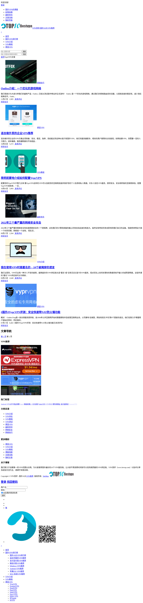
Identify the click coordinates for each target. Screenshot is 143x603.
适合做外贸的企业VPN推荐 (17, 133)
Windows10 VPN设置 (8, 404)
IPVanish (13, 598)
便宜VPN (40, 128)
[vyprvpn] (21, 384)
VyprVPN (13, 584)
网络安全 (9, 430)
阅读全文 (4, 102)
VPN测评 (50, 404)
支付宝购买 (79, 404)
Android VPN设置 (21, 404)
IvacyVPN (13, 594)
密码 (2, 490)
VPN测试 (9, 422)
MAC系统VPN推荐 (17, 574)
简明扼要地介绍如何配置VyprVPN (21, 178)
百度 (24, 54)
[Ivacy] (21, 374)
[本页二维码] (30, 542)
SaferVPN (56, 404)
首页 (2, 57)
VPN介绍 (40, 262)
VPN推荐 (29, 476)
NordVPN (13, 588)
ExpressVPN (14, 586)
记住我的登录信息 (10, 493)
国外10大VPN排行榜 (18, 555)
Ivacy (36, 404)
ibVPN (12, 600)
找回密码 (12, 481)
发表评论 (18, 99)
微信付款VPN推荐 (17, 563)
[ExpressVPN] (21, 364)
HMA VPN (14, 596)
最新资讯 (40, 217)
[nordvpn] (21, 354)
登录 (2, 5)
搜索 (24, 51)
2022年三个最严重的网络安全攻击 (21, 222)
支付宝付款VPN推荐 (18, 561)
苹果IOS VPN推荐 (17, 571)
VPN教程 (40, 172)
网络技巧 (40, 83)
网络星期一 (42, 404)
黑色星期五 (71, 404)
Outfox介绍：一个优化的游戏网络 (21, 88)
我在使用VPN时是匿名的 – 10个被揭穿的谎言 (28, 267)
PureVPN (13, 590)
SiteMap (46, 476)
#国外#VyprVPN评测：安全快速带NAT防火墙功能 (30, 312)
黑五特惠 (31, 404)
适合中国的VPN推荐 (18, 558)
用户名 (3, 487)
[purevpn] (21, 395)
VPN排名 (63, 404)
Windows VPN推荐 (17, 566)
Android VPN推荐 (16, 569)
